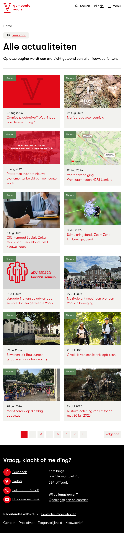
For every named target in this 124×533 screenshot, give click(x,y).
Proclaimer (27, 523)
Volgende (112, 434)
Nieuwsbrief (74, 523)
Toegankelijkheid (50, 523)
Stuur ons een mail (25, 499)
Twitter (17, 481)
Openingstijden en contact (68, 500)
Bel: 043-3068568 (25, 490)
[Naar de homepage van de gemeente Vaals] (17, 8)
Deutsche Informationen (58, 514)
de (101, 6)
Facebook (19, 472)
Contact (9, 523)
